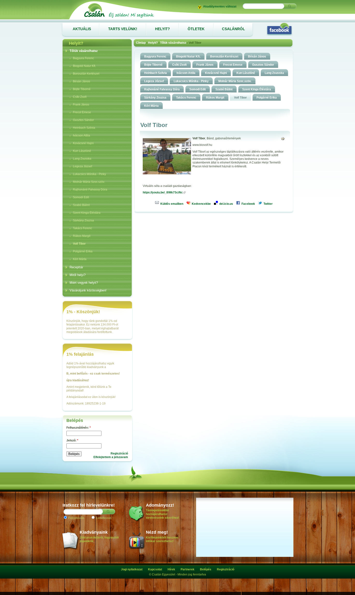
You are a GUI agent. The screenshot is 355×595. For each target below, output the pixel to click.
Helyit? (153, 42)
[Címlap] (118, 17)
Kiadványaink (94, 532)
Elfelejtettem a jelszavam (110, 457)
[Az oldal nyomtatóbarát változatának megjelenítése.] (283, 138)
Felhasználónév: (78, 427)
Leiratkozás (103, 518)
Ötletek (196, 29)
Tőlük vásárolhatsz (173, 42)
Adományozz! (160, 505)
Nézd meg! (157, 532)
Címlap (141, 42)
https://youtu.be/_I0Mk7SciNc (163, 192)
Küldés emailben (171, 203)
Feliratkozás (76, 518)
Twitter (268, 203)
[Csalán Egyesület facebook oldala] (279, 29)
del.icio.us (226, 203)
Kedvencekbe (201, 203)
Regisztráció (119, 453)
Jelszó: (72, 440)
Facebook (248, 203)
